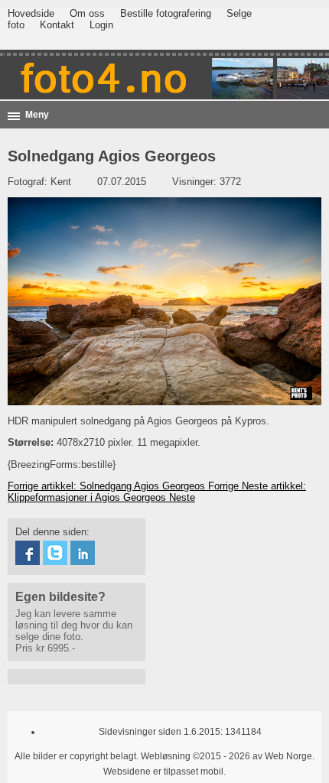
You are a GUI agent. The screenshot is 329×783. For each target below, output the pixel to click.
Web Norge (288, 756)
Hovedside (31, 13)
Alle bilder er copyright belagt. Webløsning (103, 756)
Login (101, 25)
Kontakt (57, 25)
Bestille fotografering (165, 13)
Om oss (87, 13)
